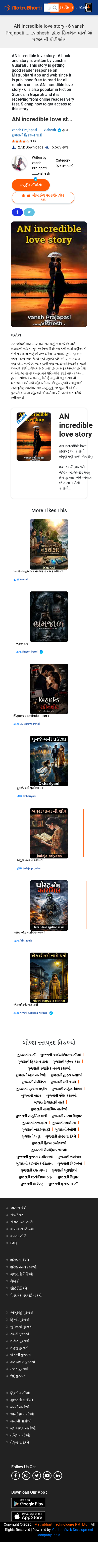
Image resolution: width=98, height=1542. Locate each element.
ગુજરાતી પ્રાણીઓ (64, 1170)
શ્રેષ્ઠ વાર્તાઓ (19, 1260)
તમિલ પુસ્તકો (19, 1341)
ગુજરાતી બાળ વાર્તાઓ (31, 1075)
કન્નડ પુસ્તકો (19, 1369)
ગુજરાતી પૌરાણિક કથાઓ (49, 1150)
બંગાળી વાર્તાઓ (20, 1421)
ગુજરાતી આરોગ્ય (64, 1123)
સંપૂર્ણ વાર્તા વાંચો (31, 185)
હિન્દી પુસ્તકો (19, 1320)
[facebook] (15, 1475)
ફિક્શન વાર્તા (64, 166)
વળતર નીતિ (18, 1236)
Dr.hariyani (29, 796)
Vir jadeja (26, 940)
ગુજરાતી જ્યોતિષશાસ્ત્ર (36, 1177)
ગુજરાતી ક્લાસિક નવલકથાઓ (49, 1068)
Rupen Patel (30, 651)
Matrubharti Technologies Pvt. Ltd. (62, 1524)
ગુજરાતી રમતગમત (34, 1170)
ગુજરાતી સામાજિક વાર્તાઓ (49, 1109)
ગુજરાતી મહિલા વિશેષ (67, 1089)
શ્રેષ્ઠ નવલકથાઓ (23, 1267)
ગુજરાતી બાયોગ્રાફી (36, 1129)
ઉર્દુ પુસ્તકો (18, 1376)
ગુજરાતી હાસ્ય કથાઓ (66, 1075)
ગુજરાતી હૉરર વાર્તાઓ (60, 1136)
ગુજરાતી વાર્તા (26, 1055)
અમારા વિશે (18, 1208)
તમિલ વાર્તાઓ (20, 1435)
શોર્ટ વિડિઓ (18, 1288)
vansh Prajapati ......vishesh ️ (35, 130)
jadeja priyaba (31, 868)
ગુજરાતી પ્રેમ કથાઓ (61, 1096)
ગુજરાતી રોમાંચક (69, 1157)
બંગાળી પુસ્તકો (20, 1355)
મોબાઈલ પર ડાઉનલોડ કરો (48, 197)
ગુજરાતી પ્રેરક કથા (66, 1062)
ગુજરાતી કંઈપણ (32, 1184)
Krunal (24, 579)
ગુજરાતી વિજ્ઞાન (68, 1177)
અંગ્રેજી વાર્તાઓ (22, 1414)
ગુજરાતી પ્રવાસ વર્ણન (31, 1089)
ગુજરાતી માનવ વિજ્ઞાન (67, 1116)
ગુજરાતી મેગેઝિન (34, 1082)
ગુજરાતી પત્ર (31, 1136)
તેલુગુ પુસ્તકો (19, 1348)
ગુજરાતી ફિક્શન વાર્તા (27, 135)
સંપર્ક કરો (17, 1215)
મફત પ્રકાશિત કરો (61, 7)
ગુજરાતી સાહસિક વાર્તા (31, 1116)
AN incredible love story (76, 425)
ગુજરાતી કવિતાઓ (63, 1082)
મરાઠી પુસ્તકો (19, 1334)
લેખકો (15, 1281)
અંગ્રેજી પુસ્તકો (21, 1312)
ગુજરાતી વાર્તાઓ (21, 1400)
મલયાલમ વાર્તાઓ (23, 1428)
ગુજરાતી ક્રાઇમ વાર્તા (62, 1184)
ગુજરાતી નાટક (31, 1096)
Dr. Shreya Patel (30, 724)
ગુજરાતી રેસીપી (65, 1129)
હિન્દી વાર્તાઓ (20, 1393)
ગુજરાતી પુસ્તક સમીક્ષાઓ (35, 1157)
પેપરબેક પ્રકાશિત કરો (26, 1295)
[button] (55, 8)
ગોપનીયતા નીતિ (21, 1222)
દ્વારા (17, 579)
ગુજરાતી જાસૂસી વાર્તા (49, 1102)
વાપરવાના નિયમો (22, 1229)
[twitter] (36, 1475)
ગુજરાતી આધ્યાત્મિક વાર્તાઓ (60, 1055)
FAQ (13, 1243)
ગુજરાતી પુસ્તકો (21, 1327)
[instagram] (26, 1475)
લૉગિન (84, 7)
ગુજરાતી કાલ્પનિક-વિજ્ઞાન (34, 1163)
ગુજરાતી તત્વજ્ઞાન (34, 1123)
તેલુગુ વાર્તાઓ (19, 1442)
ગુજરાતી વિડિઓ (21, 1274)
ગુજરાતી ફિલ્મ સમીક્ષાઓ (49, 1143)
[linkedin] (58, 1475)
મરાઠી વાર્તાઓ (20, 1407)
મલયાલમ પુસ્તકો (22, 1362)
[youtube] (47, 1475)
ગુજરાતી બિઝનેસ (70, 1163)
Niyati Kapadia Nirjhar (34, 1012)
